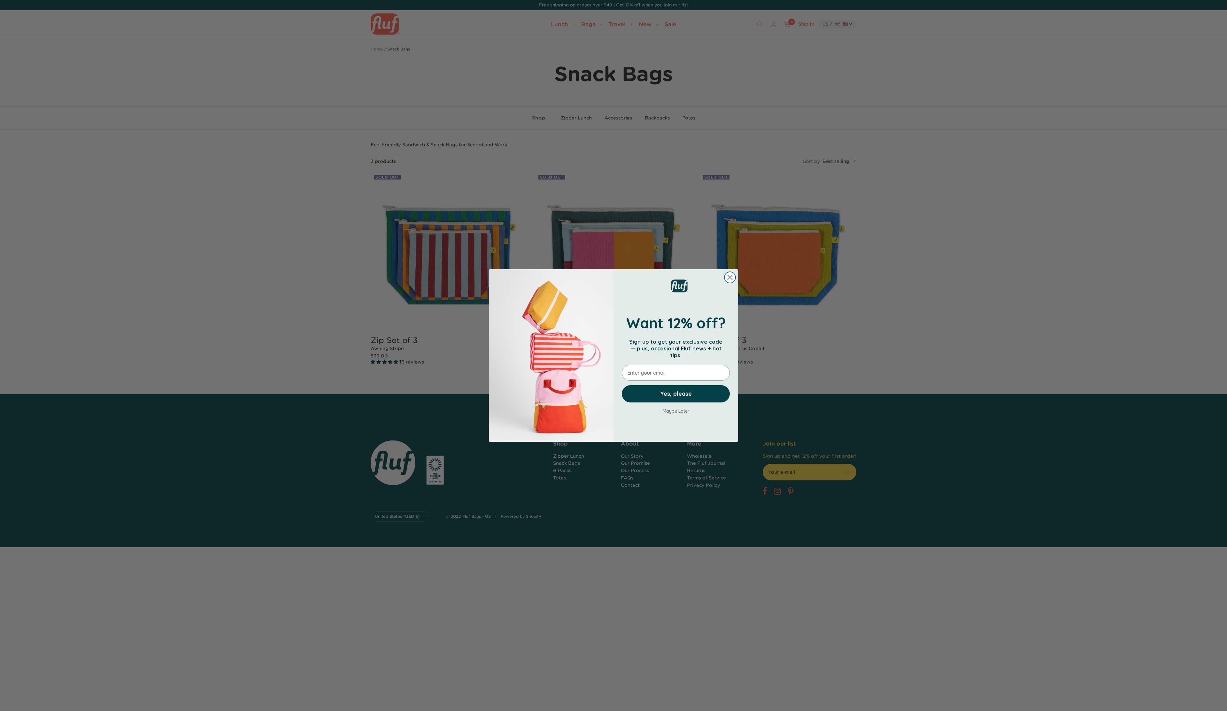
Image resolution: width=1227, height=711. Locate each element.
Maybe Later (676, 411)
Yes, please (676, 393)
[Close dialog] (730, 277)
